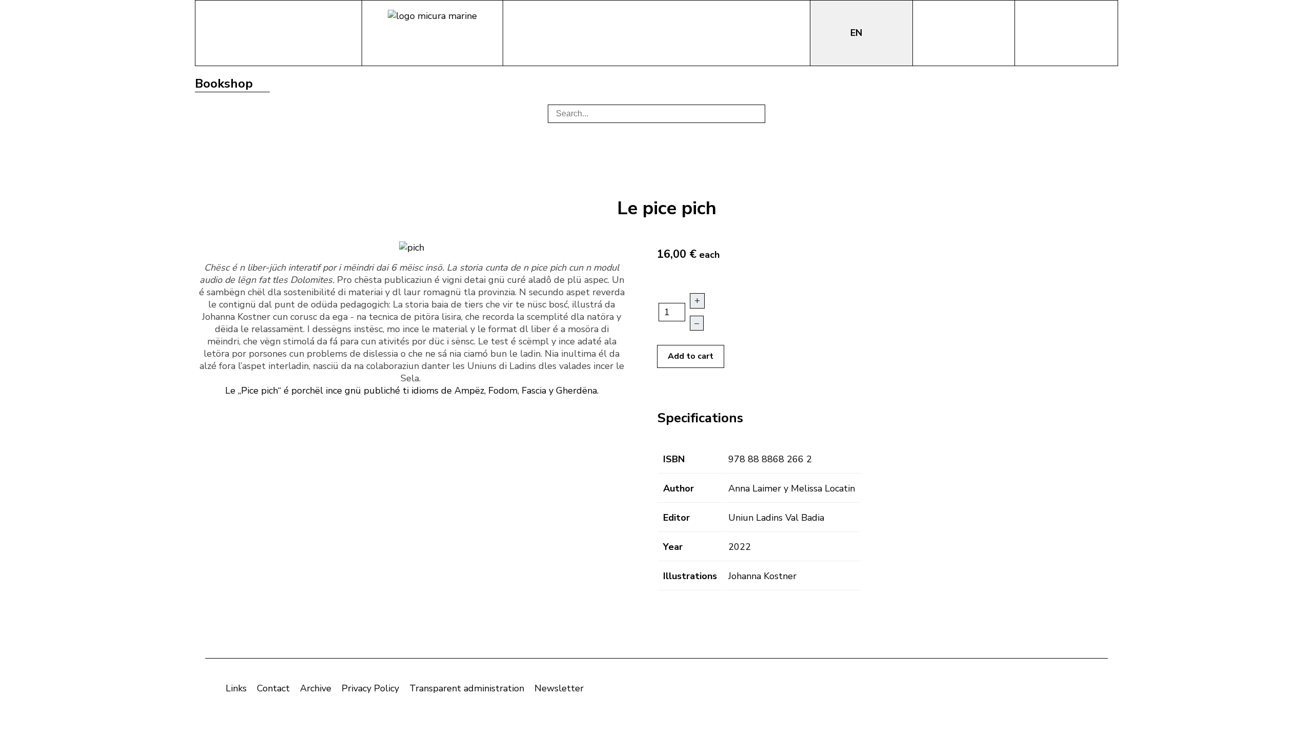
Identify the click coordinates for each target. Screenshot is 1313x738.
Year (673, 547)
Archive (315, 688)
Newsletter (559, 688)
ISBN (674, 459)
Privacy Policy (370, 688)
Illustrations (690, 576)
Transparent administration (466, 688)
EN (857, 33)
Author (678, 488)
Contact (273, 688)
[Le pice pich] (411, 246)
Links (236, 688)
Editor (676, 517)
